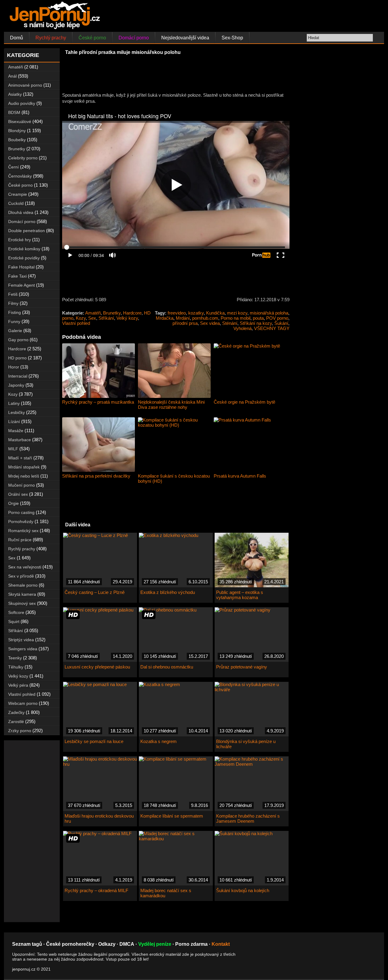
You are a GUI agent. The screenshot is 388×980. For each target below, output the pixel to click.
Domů (16, 37)
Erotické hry (19, 239)
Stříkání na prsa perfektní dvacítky (96, 475)
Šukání (281, 323)
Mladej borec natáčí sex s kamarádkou (165, 893)
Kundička (215, 312)
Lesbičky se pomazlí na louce (94, 741)
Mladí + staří (20, 457)
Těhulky (15, 667)
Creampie (17, 194)
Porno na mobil (235, 318)
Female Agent (21, 285)
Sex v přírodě (21, 576)
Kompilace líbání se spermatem (171, 815)
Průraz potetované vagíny (241, 666)
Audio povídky (21, 103)
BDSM (14, 112)
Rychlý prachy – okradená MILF (96, 890)
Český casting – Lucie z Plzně (95, 592)
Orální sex (18, 494)
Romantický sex (23, 530)
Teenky (15, 657)
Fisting (14, 312)
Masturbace (19, 439)
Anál (12, 76)
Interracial (17, 376)
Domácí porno (134, 37)
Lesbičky (16, 412)
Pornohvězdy (20, 521)
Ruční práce (20, 539)
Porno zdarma (191, 944)
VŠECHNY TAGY (271, 328)
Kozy (81, 318)
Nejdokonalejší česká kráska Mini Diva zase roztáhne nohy (171, 404)
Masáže (15, 430)
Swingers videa (22, 648)
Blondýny (17, 130)
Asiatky (15, 94)
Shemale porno (23, 585)
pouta (258, 318)
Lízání (14, 421)
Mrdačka (164, 318)
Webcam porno (23, 703)
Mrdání (183, 318)
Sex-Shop (232, 37)
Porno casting (21, 512)
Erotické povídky (24, 257)
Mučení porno (21, 485)
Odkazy (106, 944)
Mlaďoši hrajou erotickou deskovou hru (99, 818)
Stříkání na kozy (256, 323)
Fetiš (13, 294)
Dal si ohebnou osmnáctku (166, 666)
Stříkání (106, 318)
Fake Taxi (17, 276)
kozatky (196, 312)
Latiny (14, 403)
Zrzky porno (19, 730)
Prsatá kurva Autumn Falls (240, 475)
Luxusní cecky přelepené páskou (97, 666)
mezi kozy (237, 312)
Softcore (16, 612)
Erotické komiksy (24, 248)
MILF (13, 448)
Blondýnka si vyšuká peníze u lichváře (246, 744)
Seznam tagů (27, 944)
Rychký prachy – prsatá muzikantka (98, 402)
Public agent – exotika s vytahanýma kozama (239, 595)
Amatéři (93, 312)
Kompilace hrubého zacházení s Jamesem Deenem (248, 818)
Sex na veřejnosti (24, 567)
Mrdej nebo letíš (23, 476)
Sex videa (210, 323)
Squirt (13, 621)
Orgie (13, 503)
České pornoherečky (70, 944)
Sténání (229, 323)
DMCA (126, 944)
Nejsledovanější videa (185, 37)
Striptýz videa (21, 639)
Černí (13, 167)
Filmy (13, 303)
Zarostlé (16, 721)
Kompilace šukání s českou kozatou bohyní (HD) (174, 478)
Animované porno (25, 85)
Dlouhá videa (20, 212)
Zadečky (16, 712)
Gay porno (18, 339)
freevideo (177, 312)
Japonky (16, 385)
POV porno (277, 318)
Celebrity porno (23, 157)
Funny (14, 321)
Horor (13, 367)
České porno (92, 37)
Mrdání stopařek (24, 467)
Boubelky (17, 139)
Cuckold (16, 203)
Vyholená (242, 328)
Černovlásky (20, 176)
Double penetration (26, 230)
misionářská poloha (269, 312)
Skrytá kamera (22, 594)
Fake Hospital (21, 267)
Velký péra (18, 685)
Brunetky (112, 312)
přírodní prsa (185, 323)
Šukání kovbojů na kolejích (242, 890)
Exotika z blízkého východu (167, 592)
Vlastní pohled (76, 323)
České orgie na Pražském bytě (244, 402)
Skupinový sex (22, 603)
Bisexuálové (19, 121)
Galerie (15, 330)
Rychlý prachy (50, 37)
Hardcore (132, 312)
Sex (92, 318)
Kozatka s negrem (158, 741)
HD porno (17, 357)
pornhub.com (205, 318)
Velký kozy (127, 318)
